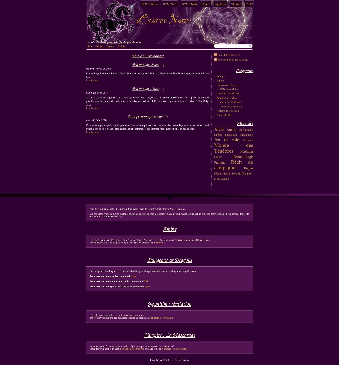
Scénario (236, 173)
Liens (89, 46)
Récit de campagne (233, 165)
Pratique (221, 76)
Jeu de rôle (226, 139)
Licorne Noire (163, 20)
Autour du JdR (224, 115)
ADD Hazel (150, 3)
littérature (248, 140)
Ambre (205, 3)
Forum (99, 46)
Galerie (110, 46)
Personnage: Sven (145, 64)
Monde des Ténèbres (227, 97)
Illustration (231, 134)
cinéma (218, 134)
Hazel (133, 276)
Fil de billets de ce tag (229, 54)
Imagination (246, 134)
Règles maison (222, 173)
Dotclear (167, 360)
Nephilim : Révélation (161, 317)
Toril (145, 281)
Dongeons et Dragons (227, 85)
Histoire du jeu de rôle (228, 110)
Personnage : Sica (145, 88)
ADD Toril (170, 3)
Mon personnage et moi (145, 115)
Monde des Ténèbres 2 (230, 106)
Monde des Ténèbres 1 (230, 102)
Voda (147, 286)
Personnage (242, 156)
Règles (248, 168)
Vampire (236, 3)
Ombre (218, 156)
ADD (219, 129)
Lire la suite (92, 80)
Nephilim (220, 3)
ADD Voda (189, 3)
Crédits (122, 46)
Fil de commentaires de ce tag (233, 59)
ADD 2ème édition (228, 89)
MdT (249, 3)
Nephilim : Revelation (228, 93)
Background (246, 129)
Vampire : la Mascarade (175, 348)
